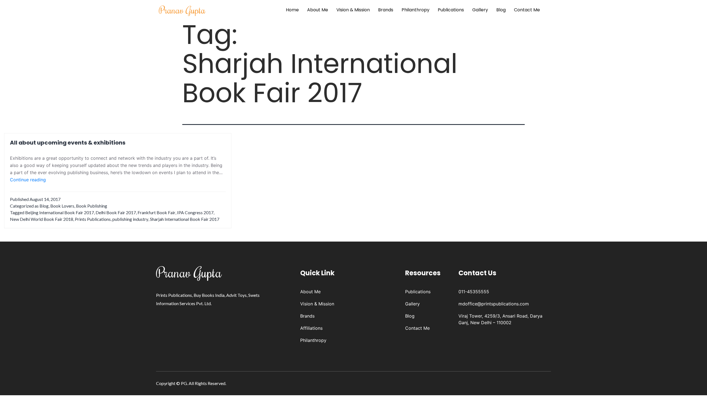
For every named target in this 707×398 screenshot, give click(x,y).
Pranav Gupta (182, 10)
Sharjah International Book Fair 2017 (184, 219)
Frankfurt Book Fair (156, 212)
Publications (451, 10)
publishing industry (130, 219)
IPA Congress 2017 (195, 212)
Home (292, 10)
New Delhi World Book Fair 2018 (41, 219)
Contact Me (527, 10)
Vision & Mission (353, 10)
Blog (501, 10)
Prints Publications (93, 219)
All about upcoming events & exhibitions (67, 142)
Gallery (480, 10)
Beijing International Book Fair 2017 (59, 212)
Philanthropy (415, 10)
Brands (385, 10)
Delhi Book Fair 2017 (116, 212)
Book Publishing (91, 205)
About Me (317, 10)
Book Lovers (62, 205)
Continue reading (28, 180)
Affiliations (311, 328)
